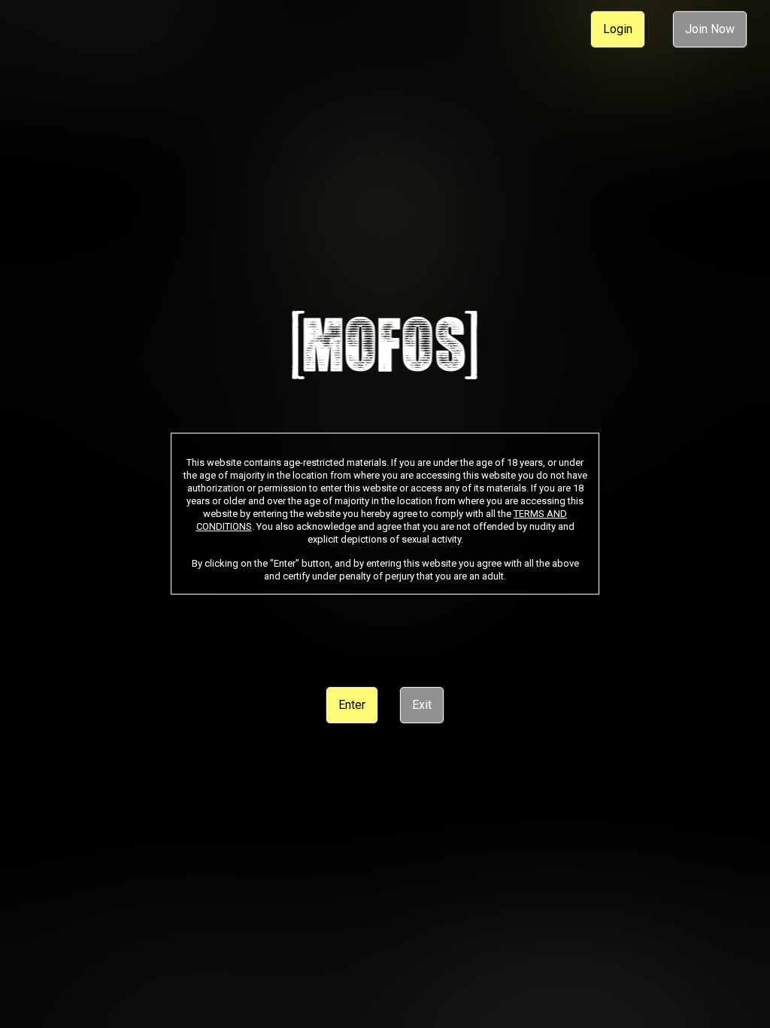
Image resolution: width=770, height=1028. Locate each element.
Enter (351, 705)
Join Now (710, 29)
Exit (422, 705)
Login (617, 29)
